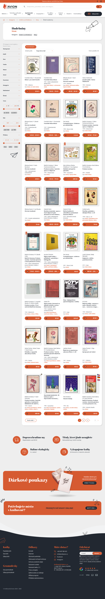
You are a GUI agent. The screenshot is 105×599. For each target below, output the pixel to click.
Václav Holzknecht (87, 77)
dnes (5, 147)
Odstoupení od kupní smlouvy (37, 559)
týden (10, 147)
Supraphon (70, 172)
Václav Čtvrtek (86, 348)
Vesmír (30, 405)
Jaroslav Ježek (88, 80)
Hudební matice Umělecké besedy (50, 309)
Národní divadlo (90, 407)
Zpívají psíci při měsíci (89, 352)
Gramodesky (77, 13)
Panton (30, 360)
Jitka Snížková (66, 165)
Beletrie (4, 13)
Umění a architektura (25, 20)
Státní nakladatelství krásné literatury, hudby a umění (51, 218)
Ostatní (69, 13)
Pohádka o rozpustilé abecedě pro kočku (31, 352)
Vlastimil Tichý (67, 209)
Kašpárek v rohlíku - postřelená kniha (88, 259)
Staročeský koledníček (51, 396)
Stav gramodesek (8, 570)
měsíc (16, 147)
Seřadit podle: (28, 51)
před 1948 (6, 130)
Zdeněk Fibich (47, 209)
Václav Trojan (36, 348)
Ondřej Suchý (86, 209)
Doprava (31, 553)
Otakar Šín (47, 301)
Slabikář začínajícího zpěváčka (69, 169)
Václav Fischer (28, 348)
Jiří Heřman (87, 167)
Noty (37, 20)
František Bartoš (50, 350)
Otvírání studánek (68, 81)
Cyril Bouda (37, 209)
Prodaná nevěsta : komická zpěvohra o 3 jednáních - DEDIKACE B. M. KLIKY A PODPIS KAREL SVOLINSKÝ (32, 402)
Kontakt (31, 551)
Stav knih (5, 553)
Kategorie (12, 20)
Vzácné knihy (60, 13)
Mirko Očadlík (34, 303)
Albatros (30, 85)
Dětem (32, 79)
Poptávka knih (7, 551)
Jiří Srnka (84, 301)
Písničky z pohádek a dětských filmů (88, 212)
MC (68, 405)
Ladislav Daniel (67, 348)
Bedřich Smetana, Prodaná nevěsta (90, 402)
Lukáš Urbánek (86, 254)
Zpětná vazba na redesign (36, 573)
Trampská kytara (71, 124)
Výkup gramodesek (8, 572)
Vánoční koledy (67, 398)
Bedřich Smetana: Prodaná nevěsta (33, 259)
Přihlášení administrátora (36, 578)
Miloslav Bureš (67, 77)
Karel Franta (29, 350)
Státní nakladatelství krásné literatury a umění (51, 358)
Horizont (88, 85)
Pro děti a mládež (50, 13)
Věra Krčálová (66, 396)
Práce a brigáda (33, 570)
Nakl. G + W (89, 216)
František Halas (29, 77)
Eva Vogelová (74, 167)
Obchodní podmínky (34, 556)
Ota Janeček (38, 77)
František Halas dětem (50, 79)
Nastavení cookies (34, 564)
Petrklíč (88, 172)
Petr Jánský (66, 121)
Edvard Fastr (89, 129)
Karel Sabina (95, 165)
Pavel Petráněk (88, 398)
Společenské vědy (29, 13)
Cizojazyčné (39, 13)
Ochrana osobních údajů (36, 562)
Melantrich (31, 312)
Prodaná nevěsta (90, 126)
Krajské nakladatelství (34, 218)
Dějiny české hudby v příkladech (51, 258)
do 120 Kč (6, 112)
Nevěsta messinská (52, 212)
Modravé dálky (90, 305)
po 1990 (14, 130)
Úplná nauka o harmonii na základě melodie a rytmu (52, 305)
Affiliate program (33, 575)
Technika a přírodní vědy (15, 13)
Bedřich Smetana (86, 121)
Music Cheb (70, 129)
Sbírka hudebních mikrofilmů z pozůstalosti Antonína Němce (70, 212)
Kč (8, 105)
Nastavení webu (34, 567)
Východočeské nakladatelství (30, 171)
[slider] (4, 109)
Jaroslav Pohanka (48, 254)
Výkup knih (6, 556)
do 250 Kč (14, 112)
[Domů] (4, 20)
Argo (87, 265)
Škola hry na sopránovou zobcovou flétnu (70, 351)
